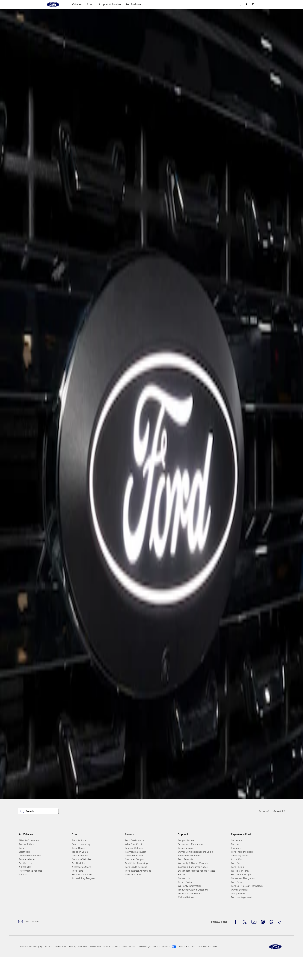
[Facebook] (236, 922)
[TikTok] (280, 922)
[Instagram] (263, 922)
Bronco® (264, 811)
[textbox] (38, 811)
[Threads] (271, 922)
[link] (48, 946)
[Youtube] (253, 922)
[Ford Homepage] (275, 947)
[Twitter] (245, 922)
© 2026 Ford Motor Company (30, 946)
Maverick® (279, 811)
